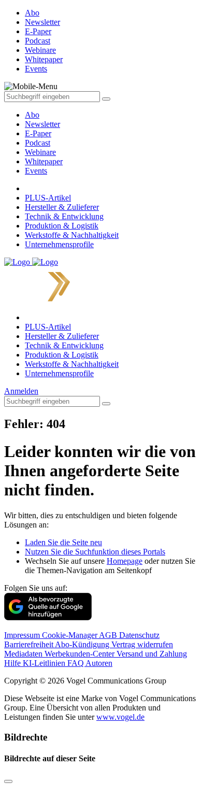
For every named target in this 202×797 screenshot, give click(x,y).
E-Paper (38, 133)
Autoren (98, 663)
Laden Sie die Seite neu (63, 542)
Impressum (23, 635)
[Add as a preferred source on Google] (48, 617)
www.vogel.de (120, 717)
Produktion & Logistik (61, 225)
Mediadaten (24, 653)
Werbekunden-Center (81, 653)
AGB (109, 635)
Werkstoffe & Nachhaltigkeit (72, 235)
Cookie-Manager (70, 635)
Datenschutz (139, 635)
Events (36, 170)
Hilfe (13, 663)
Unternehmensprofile (59, 244)
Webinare (40, 152)
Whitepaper (44, 161)
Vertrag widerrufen (142, 644)
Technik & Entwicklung (64, 216)
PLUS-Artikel (48, 197)
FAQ (76, 663)
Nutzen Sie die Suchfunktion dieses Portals (95, 551)
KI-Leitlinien (45, 663)
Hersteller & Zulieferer (62, 207)
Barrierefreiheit (29, 644)
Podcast (37, 142)
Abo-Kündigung (83, 644)
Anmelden (21, 391)
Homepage (124, 561)
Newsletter (42, 124)
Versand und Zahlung (152, 653)
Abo (32, 114)
